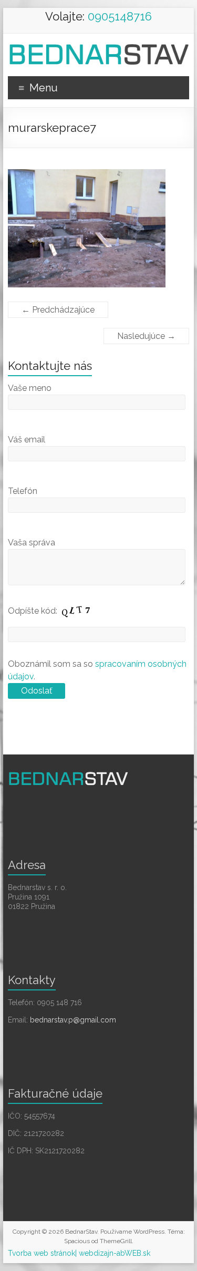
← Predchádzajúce (58, 310)
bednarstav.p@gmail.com (73, 1020)
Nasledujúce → (146, 336)
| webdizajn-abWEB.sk (112, 1253)
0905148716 (120, 16)
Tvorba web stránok (41, 1253)
